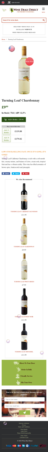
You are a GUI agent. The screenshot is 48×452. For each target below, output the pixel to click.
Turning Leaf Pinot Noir (24, 317)
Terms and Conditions (24, 427)
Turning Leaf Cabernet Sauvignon (24, 212)
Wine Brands (24, 429)
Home (3, 39)
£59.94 (16, 119)
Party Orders (24, 435)
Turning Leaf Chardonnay (24, 247)
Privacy (24, 425)
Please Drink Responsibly (24, 433)
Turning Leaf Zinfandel (24, 352)
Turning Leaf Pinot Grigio (24, 282)
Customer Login (24, 437)
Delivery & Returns (24, 423)
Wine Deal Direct (27, 441)
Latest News (24, 431)
